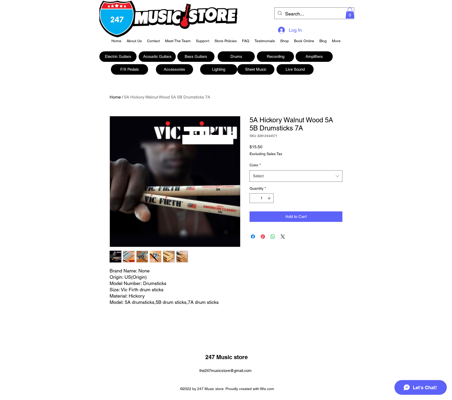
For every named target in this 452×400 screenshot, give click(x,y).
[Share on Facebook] (253, 236)
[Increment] (269, 198)
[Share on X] (283, 236)
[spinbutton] (261, 198)
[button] (349, 13)
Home (115, 97)
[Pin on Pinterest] (263, 236)
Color (255, 165)
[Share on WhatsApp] (273, 236)
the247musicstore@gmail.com (225, 370)
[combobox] (296, 176)
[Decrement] (253, 198)
